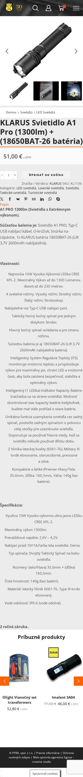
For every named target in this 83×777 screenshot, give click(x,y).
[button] (7, 51)
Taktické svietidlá (13, 192)
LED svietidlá (45, 112)
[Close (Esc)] (0, 771)
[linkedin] (42, 199)
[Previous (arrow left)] (0, 776)
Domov (11, 112)
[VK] (18, 199)
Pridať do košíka (48, 175)
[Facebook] (10, 199)
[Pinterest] (26, 199)
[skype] (57, 199)
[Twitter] (3, 199)
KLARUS (56, 183)
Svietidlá (26, 112)
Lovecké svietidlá (51, 188)
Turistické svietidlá (42, 192)
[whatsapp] (50, 199)
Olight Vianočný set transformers (20, 700)
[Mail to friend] (34, 199)
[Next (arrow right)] (2, 776)
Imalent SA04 (63, 697)
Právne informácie (48, 753)
